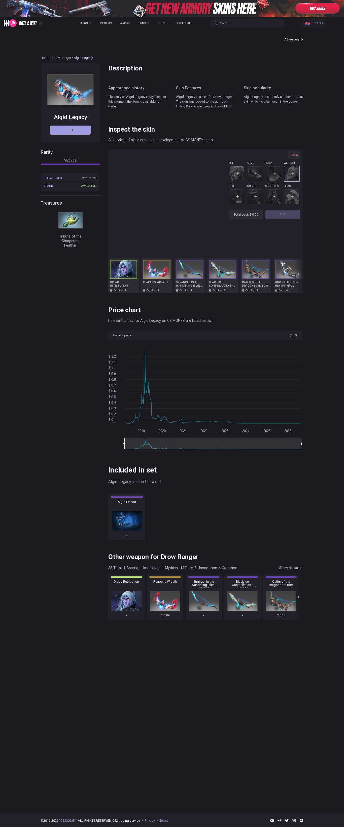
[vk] (294, 820)
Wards (125, 23)
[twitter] (287, 820)
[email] (272, 820)
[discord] (301, 820)
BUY (283, 214)
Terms (164, 820)
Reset (294, 154)
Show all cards (290, 568)
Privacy (150, 820)
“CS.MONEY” (68, 820)
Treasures (184, 23)
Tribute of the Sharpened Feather (70, 240)
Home (45, 58)
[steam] (280, 820)
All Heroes (291, 39)
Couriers (105, 23)
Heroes (85, 23)
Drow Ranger (61, 58)
